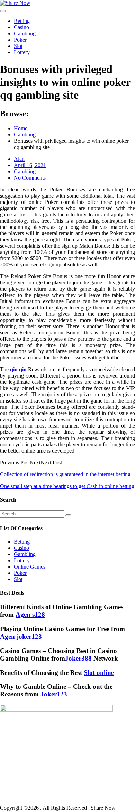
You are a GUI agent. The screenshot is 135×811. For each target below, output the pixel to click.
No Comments (30, 178)
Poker (20, 40)
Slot (18, 46)
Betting (22, 21)
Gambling (25, 33)
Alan (19, 159)
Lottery (22, 52)
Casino (21, 27)
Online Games (29, 567)
